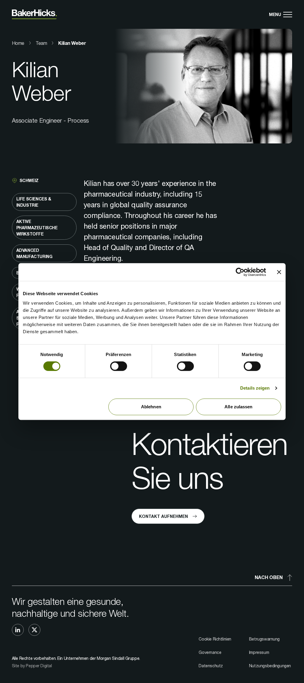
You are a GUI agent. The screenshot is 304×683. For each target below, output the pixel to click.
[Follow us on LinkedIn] (18, 630)
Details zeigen (255, 387)
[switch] (118, 366)
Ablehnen (151, 406)
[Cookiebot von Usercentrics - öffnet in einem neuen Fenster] (240, 272)
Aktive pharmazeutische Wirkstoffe (37, 227)
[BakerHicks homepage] (34, 14)
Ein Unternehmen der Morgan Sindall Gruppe (98, 658)
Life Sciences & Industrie (33, 202)
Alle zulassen (238, 406)
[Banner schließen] (279, 272)
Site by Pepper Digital (32, 665)
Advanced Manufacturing (34, 253)
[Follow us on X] (34, 630)
